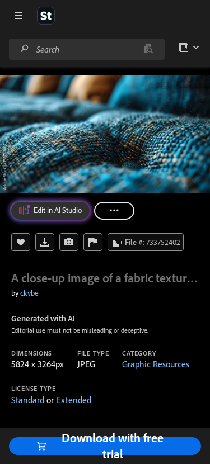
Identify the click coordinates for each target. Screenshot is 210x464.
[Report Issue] (92, 242)
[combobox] (86, 49)
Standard (27, 399)
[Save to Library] (20, 242)
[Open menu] (18, 16)
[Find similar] (148, 49)
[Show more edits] (114, 211)
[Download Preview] (44, 242)
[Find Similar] (68, 242)
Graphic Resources (155, 364)
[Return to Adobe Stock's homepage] (46, 16)
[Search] (24, 49)
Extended (73, 399)
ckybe (29, 293)
